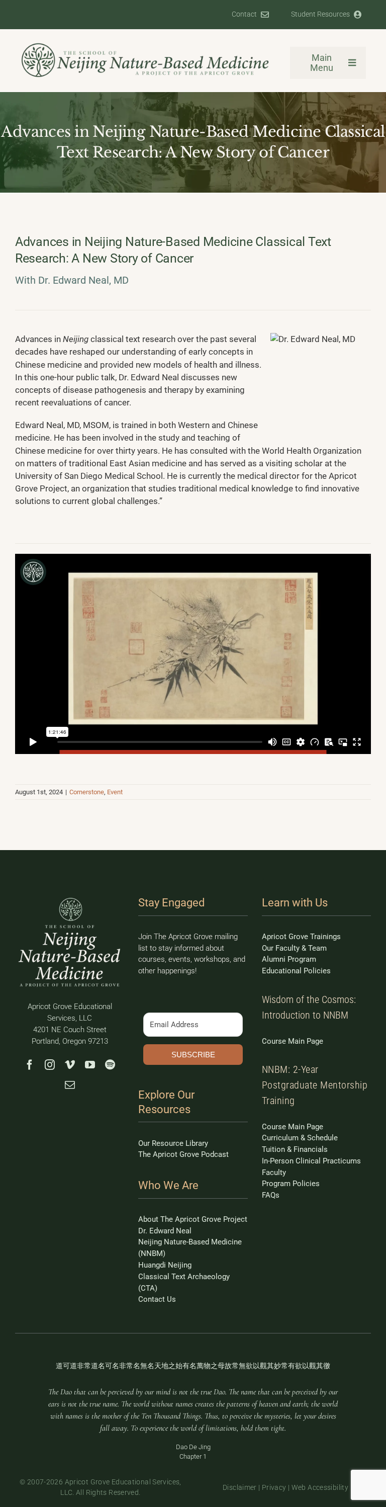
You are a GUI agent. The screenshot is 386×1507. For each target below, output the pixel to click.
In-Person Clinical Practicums (311, 1160)
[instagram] (50, 1065)
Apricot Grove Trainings (301, 936)
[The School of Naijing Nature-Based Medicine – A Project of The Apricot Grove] (69, 899)
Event (115, 792)
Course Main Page (292, 1041)
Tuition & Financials (295, 1149)
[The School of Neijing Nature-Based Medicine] (145, 46)
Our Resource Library (173, 1143)
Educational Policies (296, 970)
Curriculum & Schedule (300, 1137)
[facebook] (30, 1065)
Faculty (274, 1172)
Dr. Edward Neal (164, 1230)
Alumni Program (289, 959)
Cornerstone (86, 792)
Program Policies (291, 1183)
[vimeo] (70, 1065)
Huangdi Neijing (164, 1265)
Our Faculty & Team (294, 948)
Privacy (274, 1487)
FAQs (270, 1195)
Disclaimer (240, 1487)
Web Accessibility (320, 1487)
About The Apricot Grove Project (192, 1219)
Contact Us (157, 1299)
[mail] (70, 1085)
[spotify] (110, 1065)
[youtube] (90, 1065)
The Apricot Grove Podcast (183, 1154)
